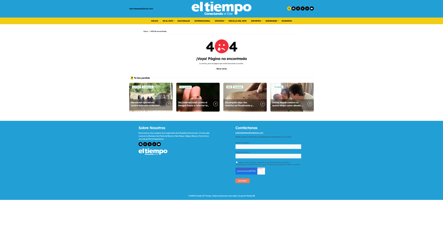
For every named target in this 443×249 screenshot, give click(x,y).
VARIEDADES (271, 21)
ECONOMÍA (287, 21)
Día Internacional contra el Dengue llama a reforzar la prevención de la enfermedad (192, 107)
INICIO (154, 21)
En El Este (136, 87)
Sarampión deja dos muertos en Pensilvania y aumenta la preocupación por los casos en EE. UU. (239, 107)
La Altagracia (147, 87)
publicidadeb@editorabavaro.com (249, 133)
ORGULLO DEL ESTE (237, 21)
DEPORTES (256, 21)
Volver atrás (221, 69)
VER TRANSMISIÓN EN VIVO (141, 9)
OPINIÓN (219, 21)
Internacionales (185, 87)
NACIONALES (183, 21)
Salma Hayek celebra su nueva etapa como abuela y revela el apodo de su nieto (287, 105)
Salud (229, 87)
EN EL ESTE (168, 21)
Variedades (238, 87)
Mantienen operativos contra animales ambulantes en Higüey (146, 105)
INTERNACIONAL (202, 21)
